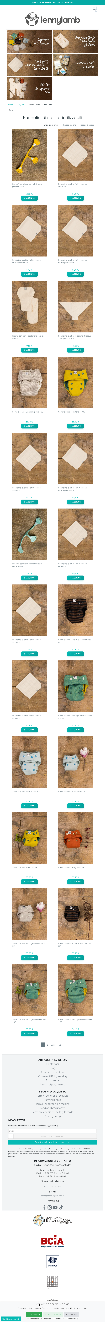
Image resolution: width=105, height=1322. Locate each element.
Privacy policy (52, 1116)
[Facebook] (44, 1207)
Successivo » (57, 1045)
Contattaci (52, 1064)
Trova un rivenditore (53, 1072)
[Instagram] (49, 1207)
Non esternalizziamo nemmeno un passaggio (52, 2)
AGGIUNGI (30, 198)
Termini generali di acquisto (52, 1095)
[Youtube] (55, 1207)
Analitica (47, 1319)
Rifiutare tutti (71, 1314)
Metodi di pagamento (52, 1084)
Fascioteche (52, 1080)
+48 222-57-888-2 (52, 1186)
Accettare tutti (34, 1314)
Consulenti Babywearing (52, 1076)
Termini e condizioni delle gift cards (52, 1112)
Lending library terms (52, 1107)
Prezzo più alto (69, 125)
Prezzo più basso (86, 125)
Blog (52, 1068)
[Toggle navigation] (30, 8)
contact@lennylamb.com (52, 1195)
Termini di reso (52, 1099)
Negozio (21, 104)
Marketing (73, 1319)
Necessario (34, 1319)
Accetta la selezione (53, 1314)
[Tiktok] (61, 1207)
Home (10, 104)
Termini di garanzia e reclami (52, 1103)
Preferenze (60, 1319)
